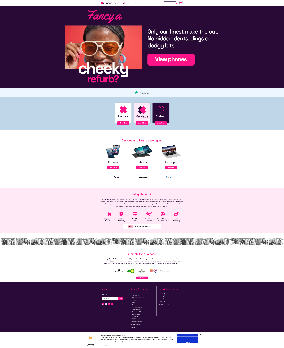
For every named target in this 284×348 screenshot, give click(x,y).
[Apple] (116, 177)
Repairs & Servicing (119, 3)
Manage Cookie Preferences (187, 339)
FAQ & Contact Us (136, 319)
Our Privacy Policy (136, 309)
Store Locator (128, 3)
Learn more (152, 226)
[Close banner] (200, 335)
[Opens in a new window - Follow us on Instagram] (106, 304)
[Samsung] (143, 177)
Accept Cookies (188, 335)
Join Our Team (155, 3)
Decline (188, 342)
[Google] (170, 177)
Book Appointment (164, 304)
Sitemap (133, 327)
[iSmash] (108, 3)
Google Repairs (163, 299)
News (133, 302)
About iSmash (135, 300)
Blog (133, 304)
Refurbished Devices (139, 3)
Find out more (142, 277)
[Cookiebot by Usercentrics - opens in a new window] (90, 345)
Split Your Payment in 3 (138, 297)
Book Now (123, 123)
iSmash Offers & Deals (137, 312)
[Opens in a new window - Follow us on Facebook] (109, 304)
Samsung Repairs (163, 296)
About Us (148, 3)
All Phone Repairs (163, 302)
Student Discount (136, 314)
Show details (103, 345)
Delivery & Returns (135, 324)
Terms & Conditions (137, 307)
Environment (135, 316)
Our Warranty (135, 295)
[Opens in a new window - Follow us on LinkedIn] (112, 304)
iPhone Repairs (163, 293)
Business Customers (137, 321)
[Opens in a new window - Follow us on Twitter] (103, 304)
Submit (120, 298)
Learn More (142, 123)
